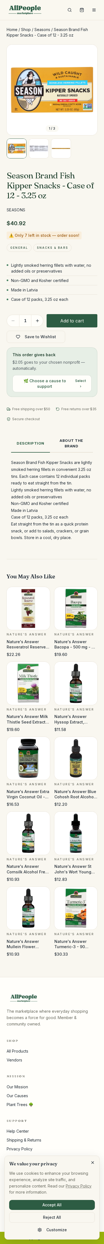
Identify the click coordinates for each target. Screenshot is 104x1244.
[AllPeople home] (24, 10)
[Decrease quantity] (13, 321)
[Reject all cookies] (92, 1162)
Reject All (52, 1217)
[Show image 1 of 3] (17, 148)
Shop (26, 29)
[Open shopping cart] (81, 10)
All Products (17, 1051)
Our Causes (17, 1095)
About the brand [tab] (71, 443)
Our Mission (17, 1086)
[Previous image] (15, 90)
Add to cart (72, 321)
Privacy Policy (19, 1148)
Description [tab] (30, 443)
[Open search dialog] (69, 10)
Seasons (42, 29)
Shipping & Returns (24, 1140)
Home (12, 29)
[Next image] (88, 90)
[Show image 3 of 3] (61, 148)
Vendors (14, 1060)
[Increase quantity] (37, 321)
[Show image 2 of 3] (39, 148)
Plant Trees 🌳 (20, 1104)
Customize (56, 1229)
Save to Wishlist (40, 336)
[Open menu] (94, 10)
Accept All (52, 1204)
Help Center (18, 1131)
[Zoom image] (88, 53)
